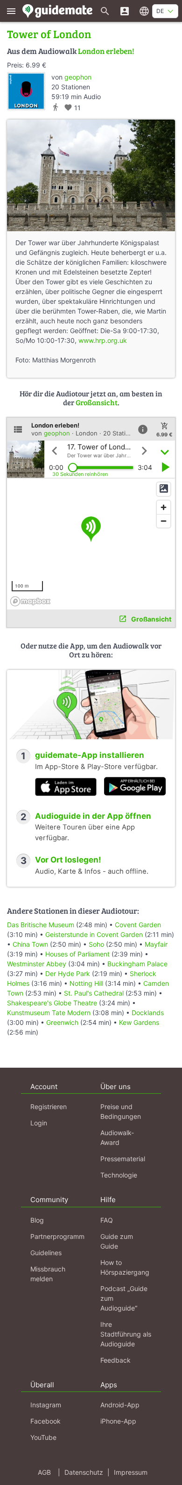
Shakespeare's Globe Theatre (52, 1003)
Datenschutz (83, 1472)
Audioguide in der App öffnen (93, 816)
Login (38, 1123)
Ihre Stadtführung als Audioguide (125, 1334)
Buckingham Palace (137, 964)
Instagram (45, 1405)
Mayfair (156, 944)
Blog (37, 1220)
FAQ (106, 1220)
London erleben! (106, 51)
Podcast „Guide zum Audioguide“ (123, 1298)
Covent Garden (138, 925)
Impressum (130, 1472)
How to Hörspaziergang (124, 1267)
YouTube (43, 1437)
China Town (30, 944)
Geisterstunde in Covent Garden (94, 934)
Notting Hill (86, 983)
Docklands (148, 1013)
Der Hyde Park (67, 973)
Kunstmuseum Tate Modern (49, 1013)
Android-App (120, 1405)
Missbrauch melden (47, 1274)
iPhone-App (118, 1421)
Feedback (115, 1360)
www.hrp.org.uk (102, 340)
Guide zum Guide (116, 1241)
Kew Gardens (139, 1022)
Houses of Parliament (77, 954)
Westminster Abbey (36, 964)
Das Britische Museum (40, 925)
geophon (77, 77)
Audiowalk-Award (117, 1137)
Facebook (45, 1421)
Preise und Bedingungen (120, 1111)
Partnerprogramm (57, 1236)
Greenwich (62, 1022)
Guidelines (46, 1253)
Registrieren (48, 1106)
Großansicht (97, 402)
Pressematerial (122, 1159)
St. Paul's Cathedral (94, 993)
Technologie (118, 1175)
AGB (44, 1472)
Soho (96, 944)
